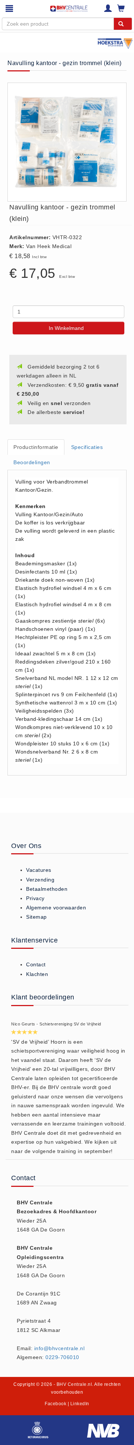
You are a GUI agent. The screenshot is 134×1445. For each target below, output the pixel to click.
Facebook (55, 1403)
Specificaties (87, 447)
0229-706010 (62, 1357)
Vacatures (38, 870)
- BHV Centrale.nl (73, 1384)
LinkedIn (79, 1403)
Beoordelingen (31, 462)
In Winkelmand (66, 328)
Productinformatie (35, 447)
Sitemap (36, 917)
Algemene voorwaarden (56, 908)
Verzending (40, 880)
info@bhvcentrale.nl (59, 1348)
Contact (36, 964)
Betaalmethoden (46, 889)
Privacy (35, 898)
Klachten (37, 974)
